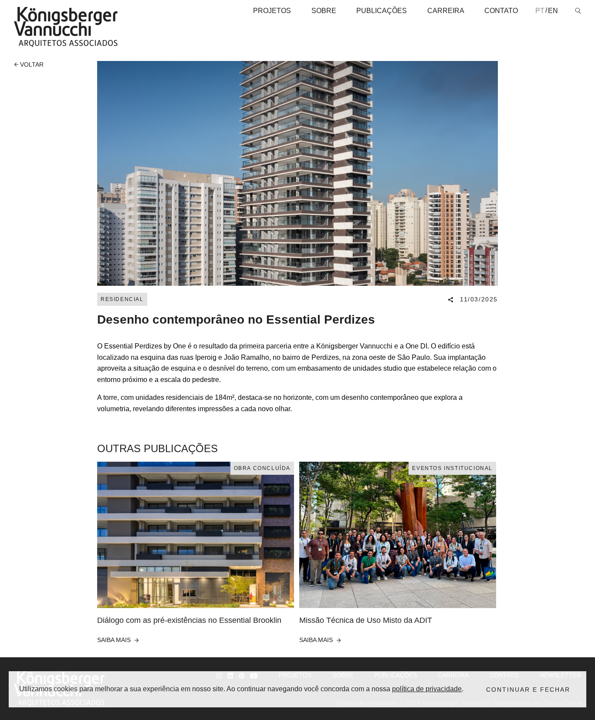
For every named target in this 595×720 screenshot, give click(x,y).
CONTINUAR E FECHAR (528, 689)
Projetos (272, 10)
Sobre (323, 10)
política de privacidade (427, 689)
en (553, 10)
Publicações (381, 10)
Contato (501, 10)
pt (539, 10)
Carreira (445, 10)
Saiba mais (114, 639)
